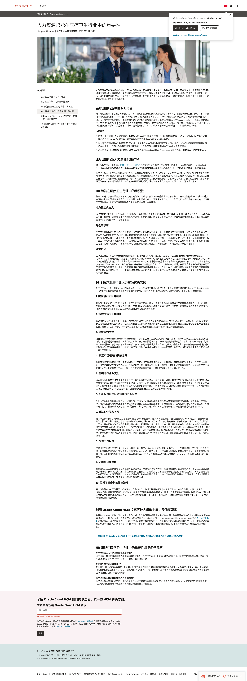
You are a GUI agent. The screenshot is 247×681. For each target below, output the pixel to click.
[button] (10, 6)
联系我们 (182, 674)
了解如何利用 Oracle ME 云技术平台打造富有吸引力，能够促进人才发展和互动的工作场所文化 (139, 536)
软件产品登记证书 (75, 674)
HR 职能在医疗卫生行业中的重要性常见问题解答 (59, 125)
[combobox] (123, 6)
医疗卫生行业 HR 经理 (130, 164)
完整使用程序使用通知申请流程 (94, 674)
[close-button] (241, 676)
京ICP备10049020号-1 (115, 674)
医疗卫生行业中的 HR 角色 (53, 96)
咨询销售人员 (214, 676)
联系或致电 (232, 676)
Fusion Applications (57, 14)
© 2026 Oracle (42, 674)
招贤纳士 (153, 674)
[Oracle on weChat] (195, 674)
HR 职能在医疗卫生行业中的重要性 (57, 106)
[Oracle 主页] (23, 6)
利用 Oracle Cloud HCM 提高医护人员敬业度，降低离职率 (59, 117)
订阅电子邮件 (163, 674)
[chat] (203, 676)
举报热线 (174, 674)
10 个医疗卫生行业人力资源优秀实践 (57, 111)
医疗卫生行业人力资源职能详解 (55, 101)
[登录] (231, 6)
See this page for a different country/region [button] (190, 35)
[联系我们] (236, 6)
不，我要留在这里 (209, 28)
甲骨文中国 (41, 14)
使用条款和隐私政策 (59, 674)
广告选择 (144, 674)
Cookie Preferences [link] (132, 674)
